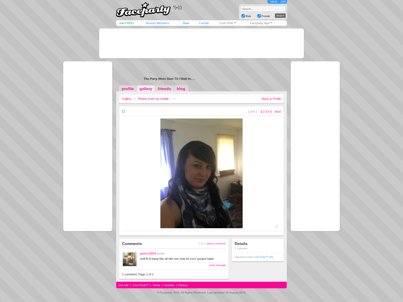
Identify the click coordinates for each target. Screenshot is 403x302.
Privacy (183, 285)
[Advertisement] (201, 43)
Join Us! (123, 285)
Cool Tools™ (227, 23)
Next (278, 111)
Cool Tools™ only (263, 257)
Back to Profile (271, 98)
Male (186, 23)
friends (164, 88)
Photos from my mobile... (154, 98)
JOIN (283, 2)
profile (128, 88)
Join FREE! (126, 23)
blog (181, 88)
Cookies (169, 285)
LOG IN (273, 2)
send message (217, 265)
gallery (146, 88)
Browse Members (157, 23)
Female (204, 23)
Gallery (127, 98)
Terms (156, 285)
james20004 (148, 253)
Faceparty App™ (261, 23)
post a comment (216, 243)
